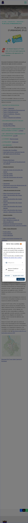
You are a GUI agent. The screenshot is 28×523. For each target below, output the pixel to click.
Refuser (7, 275)
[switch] (5, 269)
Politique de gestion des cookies (12, 257)
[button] (14, 262)
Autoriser (21, 279)
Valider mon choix (18, 275)
